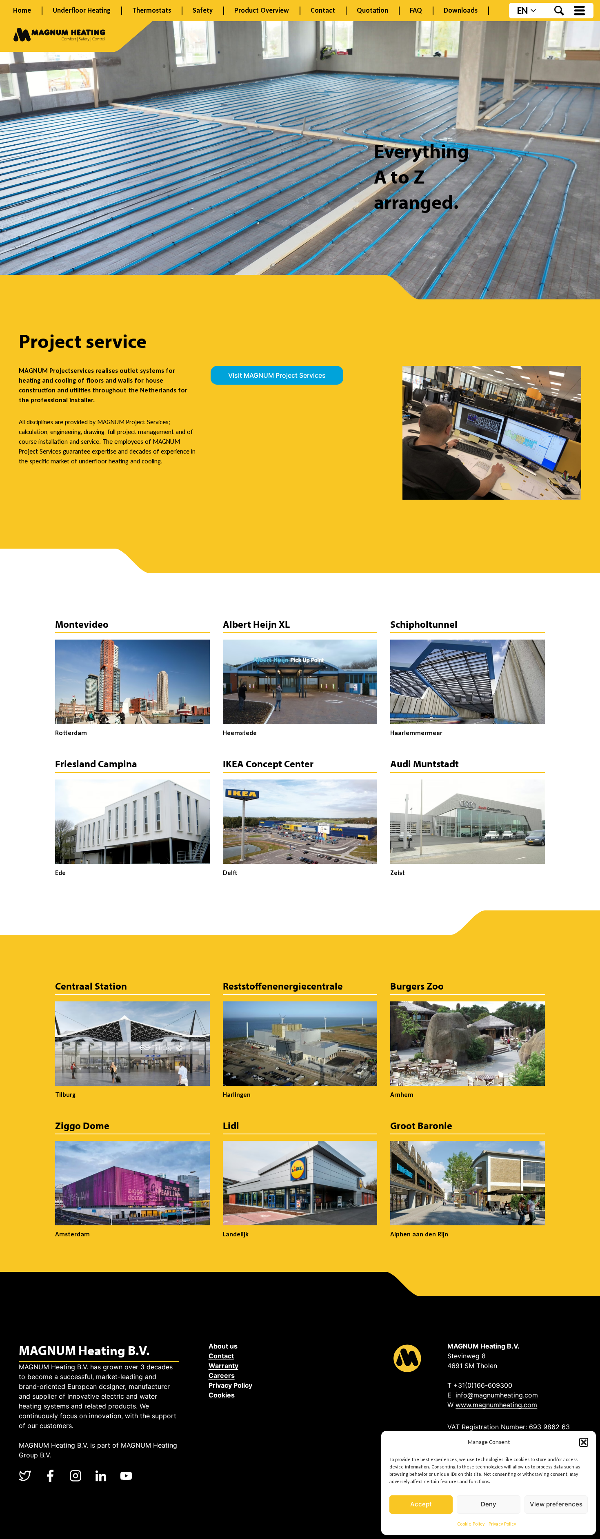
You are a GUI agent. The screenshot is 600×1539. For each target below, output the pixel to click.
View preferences (556, 1504)
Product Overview (261, 11)
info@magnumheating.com (497, 1395)
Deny (488, 1504)
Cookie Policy (470, 1524)
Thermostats (151, 11)
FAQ (416, 11)
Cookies (222, 1395)
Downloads (461, 11)
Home (22, 11)
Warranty (223, 1366)
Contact (323, 11)
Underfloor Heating (82, 11)
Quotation (372, 11)
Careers (222, 1375)
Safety (203, 11)
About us (223, 1346)
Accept (421, 1504)
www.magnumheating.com (496, 1405)
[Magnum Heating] (59, 36)
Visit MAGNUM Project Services (277, 375)
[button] (584, 1442)
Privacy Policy (502, 1524)
